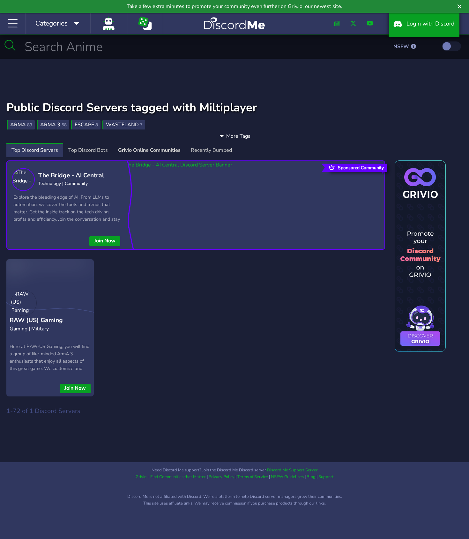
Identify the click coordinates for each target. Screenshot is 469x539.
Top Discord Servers (34, 150)
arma (21, 124)
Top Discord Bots (88, 150)
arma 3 (53, 124)
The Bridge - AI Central (71, 175)
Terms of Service (252, 477)
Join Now (104, 240)
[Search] (10, 45)
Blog (311, 477)
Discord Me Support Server (292, 470)
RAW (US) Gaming (36, 320)
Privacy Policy (221, 477)
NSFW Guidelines (287, 477)
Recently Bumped (211, 150)
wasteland (124, 124)
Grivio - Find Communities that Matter (171, 477)
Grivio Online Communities (149, 150)
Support (326, 477)
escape (86, 124)
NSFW (401, 46)
